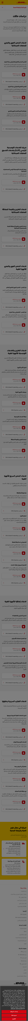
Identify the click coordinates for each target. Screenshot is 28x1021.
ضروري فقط (14, 1015)
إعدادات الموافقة (14, 1011)
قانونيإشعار (13, 1008)
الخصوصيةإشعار (19, 1008)
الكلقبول (14, 1019)
